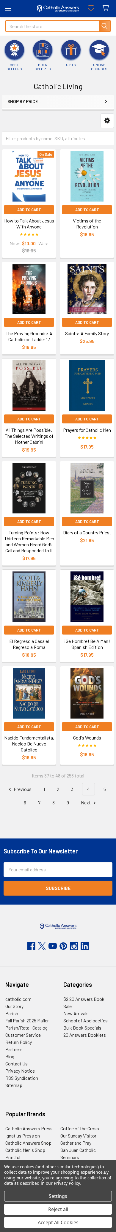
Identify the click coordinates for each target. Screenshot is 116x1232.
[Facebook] (31, 946)
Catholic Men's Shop (25, 1150)
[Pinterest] (63, 946)
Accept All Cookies (58, 1222)
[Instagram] (74, 946)
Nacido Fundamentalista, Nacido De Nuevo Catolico (29, 743)
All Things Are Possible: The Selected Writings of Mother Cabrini (29, 436)
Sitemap (13, 1085)
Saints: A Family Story (87, 333)
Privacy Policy (67, 1183)
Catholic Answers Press (29, 1128)
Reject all (58, 1209)
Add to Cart (29, 209)
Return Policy (18, 1042)
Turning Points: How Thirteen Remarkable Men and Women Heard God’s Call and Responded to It (29, 541)
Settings (58, 1196)
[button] (107, 120)
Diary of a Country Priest (87, 532)
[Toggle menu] (8, 8)
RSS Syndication (21, 1078)
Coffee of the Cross (79, 1128)
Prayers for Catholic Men (87, 430)
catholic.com (18, 999)
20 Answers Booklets (84, 1035)
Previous (22, 789)
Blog (9, 1056)
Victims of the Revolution (87, 223)
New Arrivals (76, 1013)
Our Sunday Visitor (78, 1135)
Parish (11, 1013)
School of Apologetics (85, 1020)
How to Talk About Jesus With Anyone (29, 223)
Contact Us (16, 1063)
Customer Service (23, 1035)
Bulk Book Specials (82, 1027)
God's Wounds (87, 737)
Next (86, 802)
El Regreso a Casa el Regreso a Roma (29, 644)
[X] (42, 946)
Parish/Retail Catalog (26, 1027)
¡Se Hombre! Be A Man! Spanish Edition (87, 644)
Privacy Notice (20, 1071)
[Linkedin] (84, 946)
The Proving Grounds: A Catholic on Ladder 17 (29, 336)
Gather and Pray (75, 1143)
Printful (12, 1157)
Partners (14, 1049)
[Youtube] (52, 946)
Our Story (14, 1006)
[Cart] (107, 8)
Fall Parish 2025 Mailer (27, 1020)
